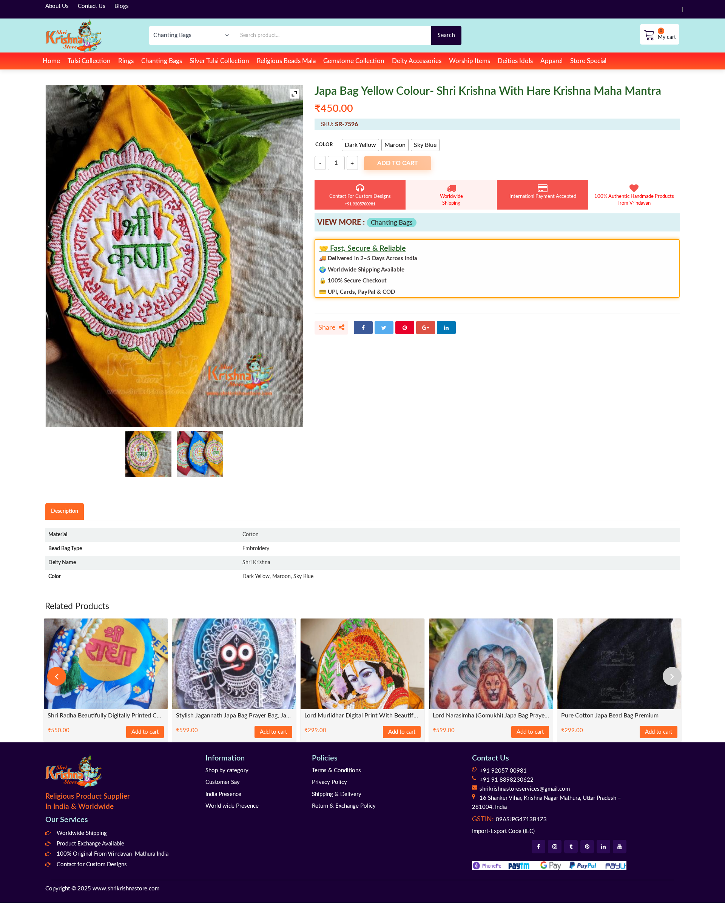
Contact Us (91, 6)
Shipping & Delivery (336, 794)
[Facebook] (363, 327)
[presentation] (56, 676)
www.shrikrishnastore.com (126, 889)
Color (324, 144)
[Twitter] (384, 327)
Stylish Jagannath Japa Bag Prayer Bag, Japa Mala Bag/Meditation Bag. (234, 716)
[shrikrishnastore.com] (73, 35)
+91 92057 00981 (503, 771)
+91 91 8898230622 (507, 780)
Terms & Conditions (336, 770)
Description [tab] (64, 511)
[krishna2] (200, 454)
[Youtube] (619, 846)
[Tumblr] (571, 846)
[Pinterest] (404, 327)
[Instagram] (554, 846)
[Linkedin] (603, 846)
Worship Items (469, 61)
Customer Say (222, 782)
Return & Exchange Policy (344, 806)
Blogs (121, 6)
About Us (57, 6)
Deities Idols (515, 61)
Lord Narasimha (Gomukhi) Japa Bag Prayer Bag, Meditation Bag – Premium (491, 716)
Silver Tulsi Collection (219, 61)
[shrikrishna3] (148, 454)
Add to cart (397, 163)
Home (51, 61)
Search (446, 35)
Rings (126, 61)
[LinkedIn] (446, 327)
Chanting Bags (161, 61)
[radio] (360, 145)
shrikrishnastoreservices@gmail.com (525, 789)
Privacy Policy (329, 782)
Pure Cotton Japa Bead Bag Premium (610, 716)
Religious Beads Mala (286, 61)
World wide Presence (232, 806)
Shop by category (226, 770)
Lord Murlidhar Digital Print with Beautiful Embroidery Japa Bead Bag (362, 716)
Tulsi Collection (89, 61)
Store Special (588, 61)
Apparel (551, 61)
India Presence (223, 794)
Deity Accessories (416, 61)
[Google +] (425, 327)
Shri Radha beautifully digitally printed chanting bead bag (106, 716)
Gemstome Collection (353, 61)
